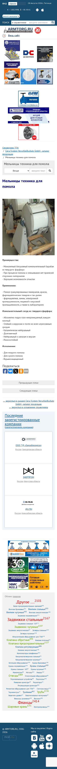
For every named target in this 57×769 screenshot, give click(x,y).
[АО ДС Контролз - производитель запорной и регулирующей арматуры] (28, 54)
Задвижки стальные (28, 619)
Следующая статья (29, 390)
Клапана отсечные (43, 640)
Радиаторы (38, 682)
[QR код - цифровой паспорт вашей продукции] (39, 581)
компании (13, 423)
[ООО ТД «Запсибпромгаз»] (28, 438)
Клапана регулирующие (28, 646)
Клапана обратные (19, 640)
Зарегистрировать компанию (19, 427)
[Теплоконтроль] (45, 76)
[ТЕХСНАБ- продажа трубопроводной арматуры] (28, 115)
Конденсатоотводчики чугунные (28, 659)
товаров (17, 596)
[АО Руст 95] (18, 565)
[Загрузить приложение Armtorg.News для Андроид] (34, 745)
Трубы (43, 692)
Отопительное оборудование (36, 676)
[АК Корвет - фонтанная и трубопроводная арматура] (28, 76)
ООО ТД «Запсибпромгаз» (28, 445)
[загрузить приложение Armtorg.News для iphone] (42, 9)
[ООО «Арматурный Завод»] (12, 54)
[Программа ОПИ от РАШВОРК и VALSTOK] (28, 131)
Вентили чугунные (16, 612)
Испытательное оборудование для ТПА (28, 636)
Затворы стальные (40, 630)
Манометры (18, 672)
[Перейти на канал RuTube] (34, 753)
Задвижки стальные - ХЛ (28, 623)
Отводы (16, 675)
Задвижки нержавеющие (28, 615)
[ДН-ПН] (28, 502)
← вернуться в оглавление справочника (28, 407)
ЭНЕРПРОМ (28, 477)
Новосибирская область (32, 513)
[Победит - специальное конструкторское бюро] (45, 54)
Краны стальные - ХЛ (20, 669)
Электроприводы (42, 707)
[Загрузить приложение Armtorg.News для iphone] (41, 745)
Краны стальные (39, 665)
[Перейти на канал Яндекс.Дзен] (49, 745)
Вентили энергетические (40, 612)
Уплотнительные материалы (37, 695)
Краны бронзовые (40, 663)
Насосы (40, 672)
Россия (18, 449)
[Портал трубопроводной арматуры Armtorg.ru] (18, 30)
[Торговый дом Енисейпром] (28, 548)
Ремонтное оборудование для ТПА (20, 688)
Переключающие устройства (22, 679)
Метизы (30, 672)
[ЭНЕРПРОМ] (28, 470)
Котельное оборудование (19, 663)
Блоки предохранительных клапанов (28, 606)
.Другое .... (28, 602)
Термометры (14, 692)
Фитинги (38, 698)
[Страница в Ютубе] (41, 737)
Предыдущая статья (28, 382)
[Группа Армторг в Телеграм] (49, 737)
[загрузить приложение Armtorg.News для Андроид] (37, 9)
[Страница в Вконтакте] (34, 737)
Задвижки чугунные (28, 627)
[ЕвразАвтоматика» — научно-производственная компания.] (18, 581)
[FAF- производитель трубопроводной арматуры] (28, 98)
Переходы (41, 679)
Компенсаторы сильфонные (28, 653)
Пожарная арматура (22, 682)
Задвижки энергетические (19, 630)
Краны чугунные (38, 669)
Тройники (29, 692)
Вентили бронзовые (17, 609)
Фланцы (28, 702)
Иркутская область (32, 481)
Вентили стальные (38, 609)
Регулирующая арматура (28, 685)
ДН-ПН (28, 509)
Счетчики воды (44, 688)
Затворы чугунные (28, 633)
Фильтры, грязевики (23, 698)
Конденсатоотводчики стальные (28, 656)
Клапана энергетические (28, 650)
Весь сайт (14, 35)
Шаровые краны (20, 706)
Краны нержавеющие (18, 666)
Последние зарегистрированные (22, 417)
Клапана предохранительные (28, 643)
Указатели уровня (15, 695)
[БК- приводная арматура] (12, 76)
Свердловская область (32, 449)
